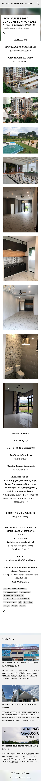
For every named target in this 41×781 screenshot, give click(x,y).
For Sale (7, 589)
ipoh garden (8, 595)
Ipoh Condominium (10, 592)
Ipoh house (19, 595)
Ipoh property (23, 598)
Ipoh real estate (10, 602)
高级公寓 (22, 606)
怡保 (30, 602)
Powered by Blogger (21, 773)
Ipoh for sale (25, 592)
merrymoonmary (26, 778)
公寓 (20, 602)
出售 (25, 602)
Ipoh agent (22, 589)
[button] (4, 32)
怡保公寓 (6, 606)
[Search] (37, 3)
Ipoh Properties (10, 598)
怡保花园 (14, 606)
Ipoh (14, 589)
